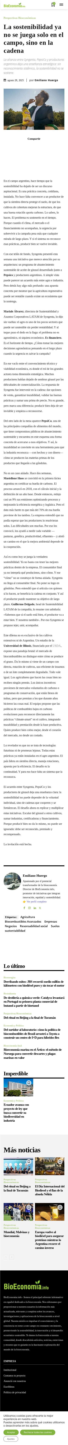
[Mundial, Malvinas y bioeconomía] (18, 1212)
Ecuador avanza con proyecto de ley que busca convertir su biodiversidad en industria (16, 1112)
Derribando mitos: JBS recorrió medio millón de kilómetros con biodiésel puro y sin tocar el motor (34, 983)
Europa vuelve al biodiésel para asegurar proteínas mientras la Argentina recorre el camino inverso (49, 1240)
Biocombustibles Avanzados (23, 921)
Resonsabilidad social (34, 926)
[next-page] (11, 1257)
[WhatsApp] (38, 146)
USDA (57, 645)
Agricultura (27, 917)
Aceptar (11, 1432)
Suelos (55, 926)
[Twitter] (30, 146)
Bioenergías (9, 977)
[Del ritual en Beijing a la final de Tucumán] (18, 1166)
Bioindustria (10, 993)
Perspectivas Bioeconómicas (20, 18)
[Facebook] (21, 146)
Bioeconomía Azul (13, 1045)
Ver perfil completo (37, 901)
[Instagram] (29, 907)
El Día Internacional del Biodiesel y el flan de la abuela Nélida (49, 1190)
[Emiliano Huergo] (12, 891)
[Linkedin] (46, 146)
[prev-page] (6, 1257)
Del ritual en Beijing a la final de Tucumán (30, 1017)
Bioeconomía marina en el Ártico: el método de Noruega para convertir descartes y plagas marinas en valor (32, 1053)
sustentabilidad (15, 930)
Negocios (11, 926)
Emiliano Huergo (46, 80)
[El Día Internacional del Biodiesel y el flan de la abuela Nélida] (50, 1166)
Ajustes (11, 1439)
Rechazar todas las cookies (38, 1432)
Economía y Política (14, 1025)
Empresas (50, 921)
